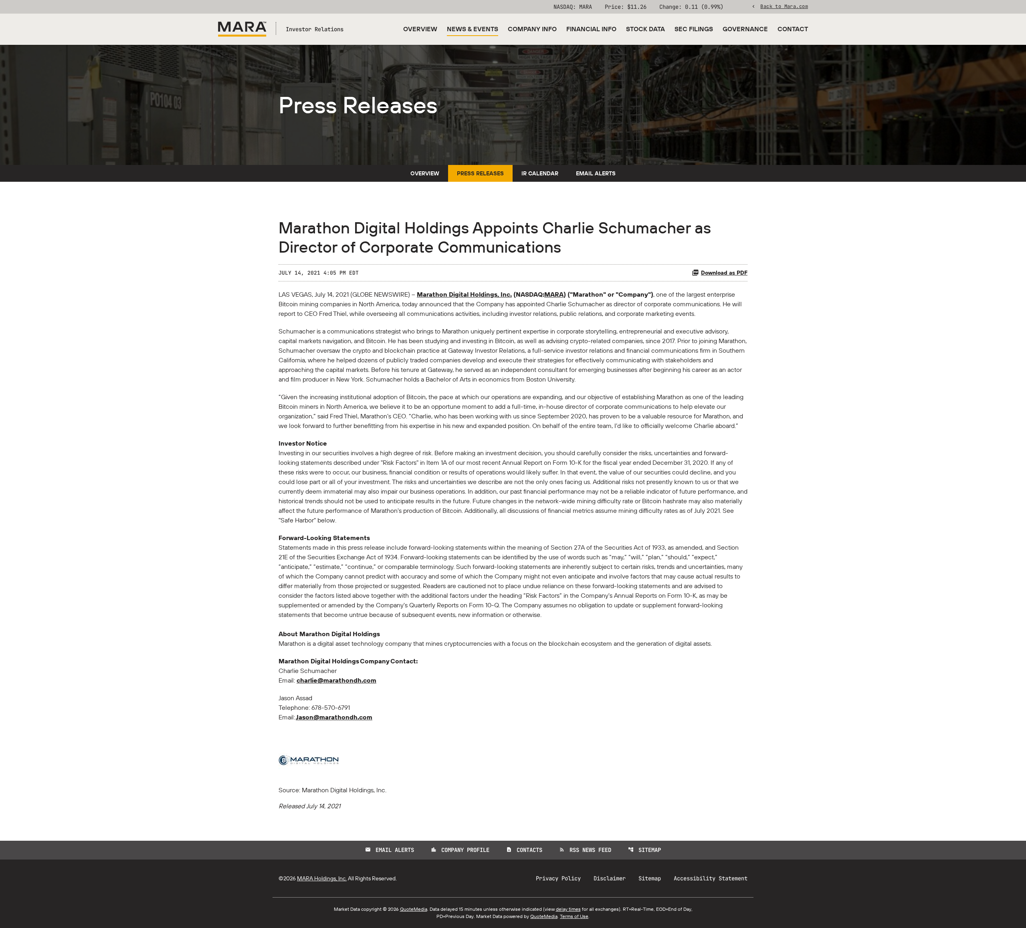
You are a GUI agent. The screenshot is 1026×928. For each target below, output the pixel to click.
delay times (568, 909)
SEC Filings (694, 29)
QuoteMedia (413, 909)
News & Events (472, 29)
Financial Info (591, 29)
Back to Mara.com (784, 6)
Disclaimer (610, 878)
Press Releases (480, 173)
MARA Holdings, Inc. (322, 878)
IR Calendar (539, 173)
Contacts (524, 850)
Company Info (532, 29)
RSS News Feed (585, 850)
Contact (793, 29)
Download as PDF (724, 272)
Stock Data (645, 29)
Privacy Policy (558, 878)
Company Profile (460, 850)
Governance (745, 29)
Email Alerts (596, 173)
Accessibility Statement (710, 878)
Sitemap (644, 850)
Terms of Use (574, 916)
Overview (420, 29)
